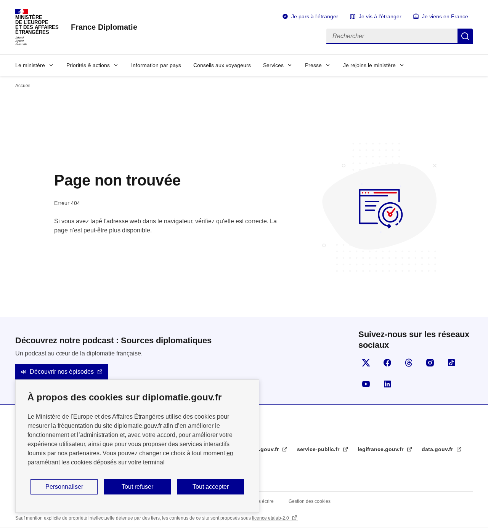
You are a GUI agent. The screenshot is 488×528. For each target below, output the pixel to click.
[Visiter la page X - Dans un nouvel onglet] (366, 362)
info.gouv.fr (264, 449)
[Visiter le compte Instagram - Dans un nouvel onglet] (430, 362)
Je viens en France (445, 16)
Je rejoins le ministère (369, 65)
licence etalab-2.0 (271, 518)
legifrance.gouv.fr (381, 449)
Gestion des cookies (310, 501)
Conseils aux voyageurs (222, 65)
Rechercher (465, 36)
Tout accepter (211, 486)
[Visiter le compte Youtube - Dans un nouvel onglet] (366, 384)
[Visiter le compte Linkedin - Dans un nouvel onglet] (387, 384)
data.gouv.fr (438, 449)
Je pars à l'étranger (314, 16)
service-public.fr (319, 449)
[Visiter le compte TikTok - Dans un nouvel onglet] (451, 362)
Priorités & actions (88, 65)
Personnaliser (64, 486)
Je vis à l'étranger (380, 16)
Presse (313, 65)
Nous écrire (262, 501)
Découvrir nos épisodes (62, 371)
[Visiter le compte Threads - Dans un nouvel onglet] (408, 362)
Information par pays (156, 65)
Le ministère (30, 65)
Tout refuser (137, 486)
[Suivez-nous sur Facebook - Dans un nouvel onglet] (387, 362)
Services (273, 65)
